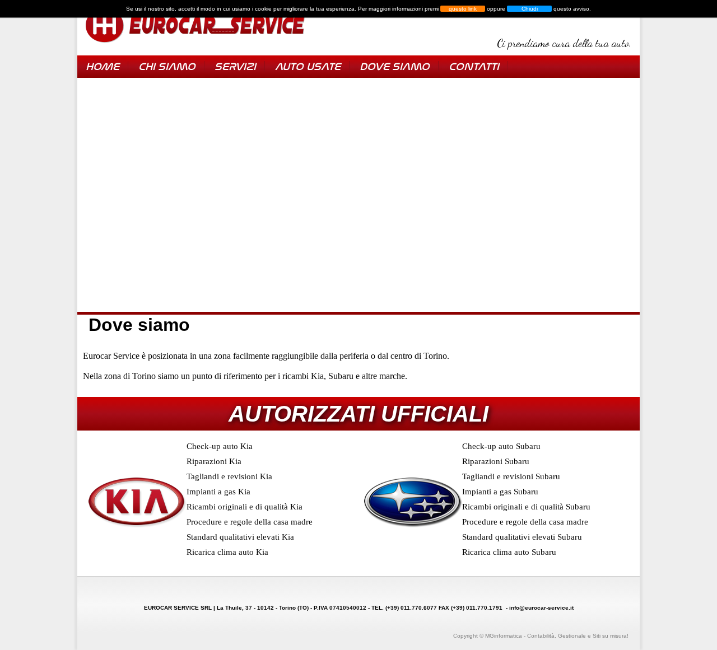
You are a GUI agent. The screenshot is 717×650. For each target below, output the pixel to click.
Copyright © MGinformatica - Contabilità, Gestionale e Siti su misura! (540, 636)
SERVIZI (235, 66)
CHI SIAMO (166, 66)
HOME (102, 66)
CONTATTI (474, 66)
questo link (463, 9)
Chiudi (530, 9)
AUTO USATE (308, 66)
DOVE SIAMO (395, 66)
